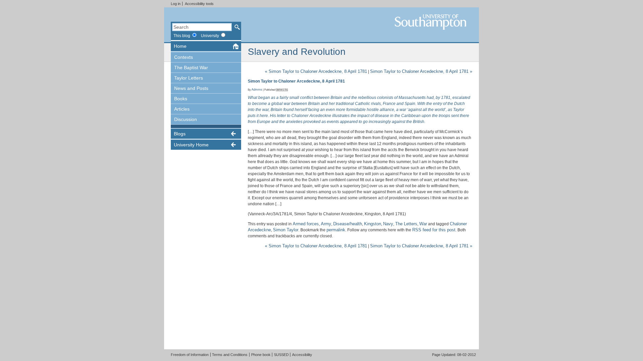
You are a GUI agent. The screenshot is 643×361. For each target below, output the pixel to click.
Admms (257, 89)
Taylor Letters (188, 78)
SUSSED (281, 355)
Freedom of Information (190, 355)
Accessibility (302, 355)
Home (180, 46)
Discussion (185, 119)
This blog (181, 35)
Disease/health (347, 223)
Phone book (261, 355)
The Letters (406, 223)
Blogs (180, 133)
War (423, 223)
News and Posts (191, 88)
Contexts (183, 57)
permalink (336, 229)
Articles (182, 109)
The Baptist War (191, 67)
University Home (191, 144)
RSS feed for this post (433, 229)
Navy (388, 223)
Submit (237, 27)
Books (180, 98)
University (210, 35)
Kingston (372, 223)
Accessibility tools (199, 4)
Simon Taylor (285, 229)
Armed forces (306, 223)
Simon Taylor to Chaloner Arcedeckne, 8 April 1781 (316, 71)
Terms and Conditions (229, 355)
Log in (176, 4)
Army (326, 223)
